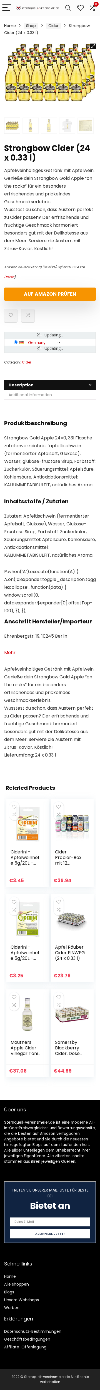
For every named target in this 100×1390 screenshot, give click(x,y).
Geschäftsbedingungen (27, 1339)
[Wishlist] (80, 7)
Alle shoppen (16, 1284)
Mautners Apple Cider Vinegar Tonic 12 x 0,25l (26, 1050)
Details (9, 276)
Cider (53, 25)
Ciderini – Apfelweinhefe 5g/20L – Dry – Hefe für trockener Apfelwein (25, 961)
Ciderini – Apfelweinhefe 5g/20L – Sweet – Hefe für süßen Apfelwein (25, 866)
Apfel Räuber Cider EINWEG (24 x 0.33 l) (70, 952)
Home (10, 25)
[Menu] (6, 8)
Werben (11, 1307)
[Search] (68, 8)
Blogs (9, 1292)
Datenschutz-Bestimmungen (32, 1331)
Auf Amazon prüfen (50, 294)
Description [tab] (21, 385)
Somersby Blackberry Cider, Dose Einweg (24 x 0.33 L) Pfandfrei (68, 1056)
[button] (93, 46)
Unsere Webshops (21, 1300)
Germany (37, 342)
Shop (31, 25)
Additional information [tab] (30, 395)
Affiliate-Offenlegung (25, 1347)
